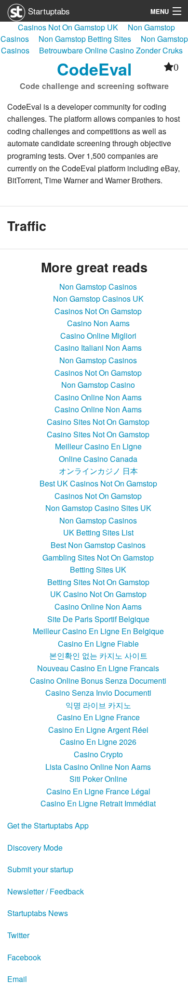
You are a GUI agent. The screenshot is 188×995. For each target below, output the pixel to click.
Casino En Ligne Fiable (98, 643)
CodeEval (94, 68)
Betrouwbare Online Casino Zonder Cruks (111, 50)
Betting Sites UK (98, 569)
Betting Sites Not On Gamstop (98, 581)
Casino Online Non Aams (98, 397)
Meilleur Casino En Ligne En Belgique (98, 631)
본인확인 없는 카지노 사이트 (98, 655)
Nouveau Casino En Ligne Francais (98, 668)
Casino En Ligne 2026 (98, 741)
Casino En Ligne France (98, 717)
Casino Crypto (98, 754)
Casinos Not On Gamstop (98, 311)
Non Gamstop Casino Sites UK (98, 507)
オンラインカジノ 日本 (98, 470)
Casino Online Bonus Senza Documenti (98, 680)
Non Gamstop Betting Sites (85, 38)
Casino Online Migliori (98, 335)
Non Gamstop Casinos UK (98, 298)
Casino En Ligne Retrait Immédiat (98, 803)
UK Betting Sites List (98, 532)
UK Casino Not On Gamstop (98, 594)
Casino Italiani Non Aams (98, 347)
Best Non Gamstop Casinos (98, 544)
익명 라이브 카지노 (98, 705)
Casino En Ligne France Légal (98, 791)
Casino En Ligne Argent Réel (98, 729)
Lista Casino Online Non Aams (98, 766)
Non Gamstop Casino (98, 384)
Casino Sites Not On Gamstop (98, 421)
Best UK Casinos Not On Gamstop (98, 483)
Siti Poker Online (98, 778)
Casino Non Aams (98, 323)
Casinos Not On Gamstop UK (68, 27)
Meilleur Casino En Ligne (98, 446)
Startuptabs (48, 11)
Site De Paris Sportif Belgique (98, 619)
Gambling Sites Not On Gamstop (98, 557)
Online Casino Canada (98, 458)
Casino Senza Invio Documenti (98, 692)
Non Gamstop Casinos (98, 286)
